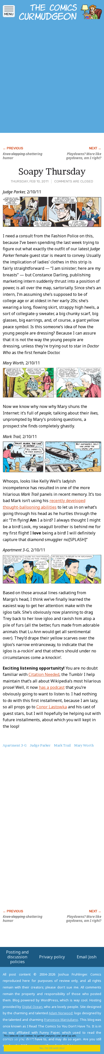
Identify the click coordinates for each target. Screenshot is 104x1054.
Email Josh (86, 957)
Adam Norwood (60, 1013)
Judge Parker (40, 745)
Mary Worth (84, 745)
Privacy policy (52, 957)
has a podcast (52, 687)
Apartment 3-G (15, 745)
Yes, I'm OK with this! (52, 1048)
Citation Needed (44, 674)
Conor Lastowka (51, 707)
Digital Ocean (32, 1006)
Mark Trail (62, 745)
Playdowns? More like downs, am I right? (83, 156)
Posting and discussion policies (17, 956)
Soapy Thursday (52, 171)
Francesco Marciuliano (61, 1019)
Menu (8, 14)
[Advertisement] (52, 78)
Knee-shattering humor (22, 156)
